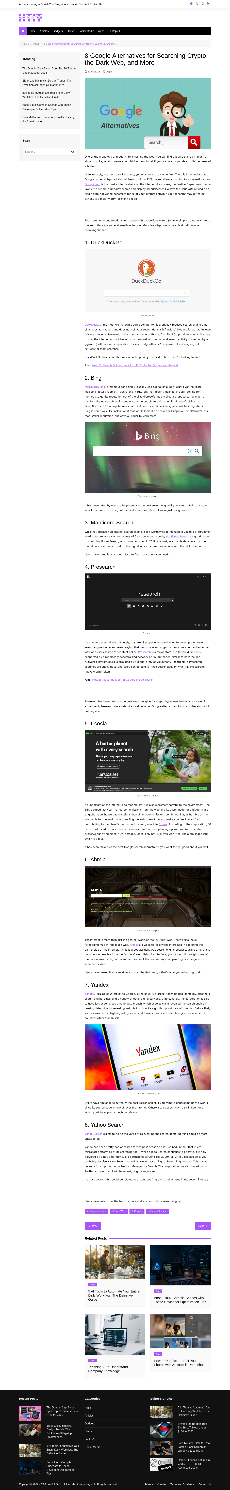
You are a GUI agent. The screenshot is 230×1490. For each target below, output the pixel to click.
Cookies (161, 1484)
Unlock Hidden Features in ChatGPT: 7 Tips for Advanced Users (194, 1464)
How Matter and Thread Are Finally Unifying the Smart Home (48, 119)
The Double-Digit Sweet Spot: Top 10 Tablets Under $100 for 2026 (49, 70)
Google (138, 1211)
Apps (101, 31)
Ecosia (163, 824)
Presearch (144, 652)
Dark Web (120, 1211)
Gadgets (58, 31)
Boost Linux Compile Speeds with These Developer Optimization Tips (46, 107)
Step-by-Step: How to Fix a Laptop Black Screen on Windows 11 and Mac (194, 1447)
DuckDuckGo (93, 324)
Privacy (148, 1484)
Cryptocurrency (97, 1211)
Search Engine (159, 1211)
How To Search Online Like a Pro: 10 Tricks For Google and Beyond (135, 365)
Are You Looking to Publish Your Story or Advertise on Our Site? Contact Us (60, 4)
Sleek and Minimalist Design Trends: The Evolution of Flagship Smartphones (47, 82)
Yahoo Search (93, 1133)
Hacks (70, 31)
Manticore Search (177, 536)
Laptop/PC (114, 31)
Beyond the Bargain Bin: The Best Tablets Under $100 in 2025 (192, 1427)
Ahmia (134, 944)
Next (201, 1225)
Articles (44, 31)
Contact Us (205, 1484)
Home (32, 31)
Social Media (86, 31)
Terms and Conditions (182, 1484)
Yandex (89, 993)
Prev (94, 1225)
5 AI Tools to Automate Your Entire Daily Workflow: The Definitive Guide (114, 1295)
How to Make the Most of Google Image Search (122, 679)
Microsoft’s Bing (95, 386)
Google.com (92, 184)
